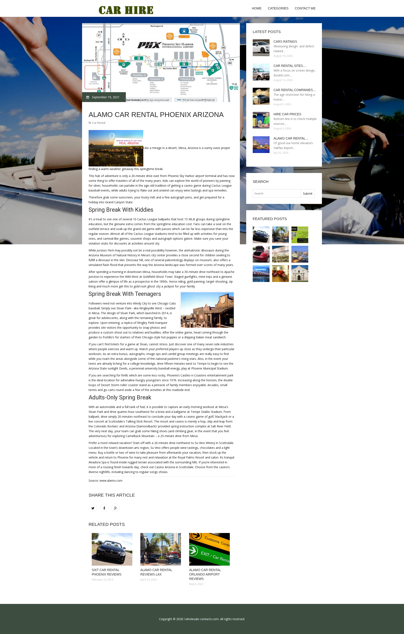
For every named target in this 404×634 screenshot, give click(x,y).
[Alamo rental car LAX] (261, 254)
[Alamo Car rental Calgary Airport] (261, 273)
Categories (278, 8)
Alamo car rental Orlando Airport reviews (205, 574)
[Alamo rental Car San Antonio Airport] (280, 273)
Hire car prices (287, 114)
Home (257, 8)
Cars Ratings (285, 41)
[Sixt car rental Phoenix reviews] (113, 549)
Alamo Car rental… (291, 138)
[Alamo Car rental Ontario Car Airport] (299, 273)
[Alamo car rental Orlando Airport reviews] (210, 549)
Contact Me (305, 8)
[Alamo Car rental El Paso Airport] (299, 254)
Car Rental (98, 123)
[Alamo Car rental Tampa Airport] (280, 254)
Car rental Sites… (290, 66)
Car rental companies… (295, 90)
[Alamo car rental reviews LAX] (161, 549)
